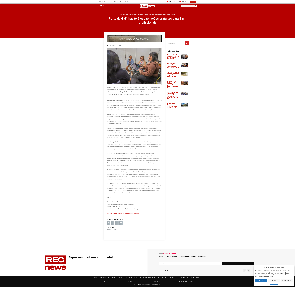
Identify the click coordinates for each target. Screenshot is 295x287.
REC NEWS (102, 1)
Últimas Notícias (171, 14)
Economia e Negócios (148, 14)
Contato (127, 1)
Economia (140, 14)
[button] (292, 267)
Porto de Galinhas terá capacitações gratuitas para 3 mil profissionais (173, 56)
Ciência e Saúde (128, 277)
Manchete (157, 14)
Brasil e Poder (129, 14)
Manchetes (163, 14)
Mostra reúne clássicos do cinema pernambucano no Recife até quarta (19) (173, 84)
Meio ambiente (190, 277)
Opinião (198, 277)
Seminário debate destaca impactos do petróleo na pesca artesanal (173, 74)
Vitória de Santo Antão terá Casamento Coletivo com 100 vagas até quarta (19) (172, 95)
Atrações (122, 14)
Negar (274, 280)
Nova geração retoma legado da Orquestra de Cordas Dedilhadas (173, 65)
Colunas (136, 277)
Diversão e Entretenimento (147, 277)
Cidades (135, 14)
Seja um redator (118, 1)
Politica (105, 281)
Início (95, 277)
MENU (102, 5)
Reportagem (129, 281)
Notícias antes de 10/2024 (186, 281)
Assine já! (109, 1)
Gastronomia (102, 277)
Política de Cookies (274, 284)
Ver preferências (286, 280)
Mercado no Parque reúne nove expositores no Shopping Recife (173, 105)
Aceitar (261, 280)
